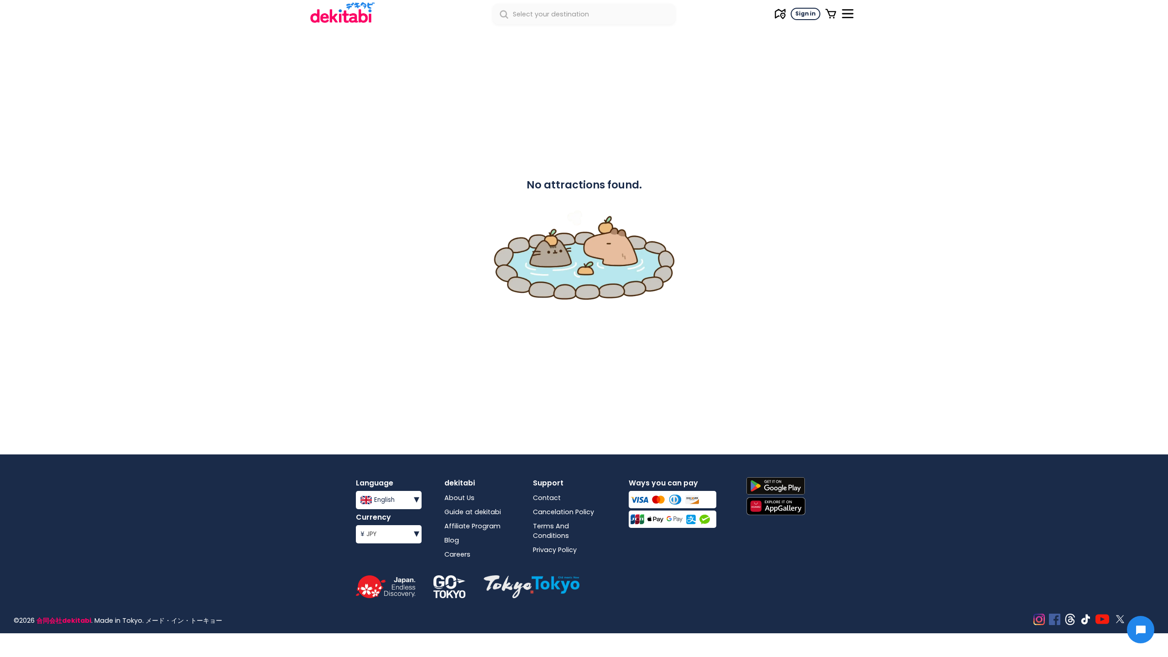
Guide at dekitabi (472, 511)
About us (459, 497)
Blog (451, 540)
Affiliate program (472, 526)
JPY (389, 533)
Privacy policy (555, 549)
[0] (830, 13)
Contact (547, 497)
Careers (457, 554)
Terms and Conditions (551, 530)
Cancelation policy (563, 511)
